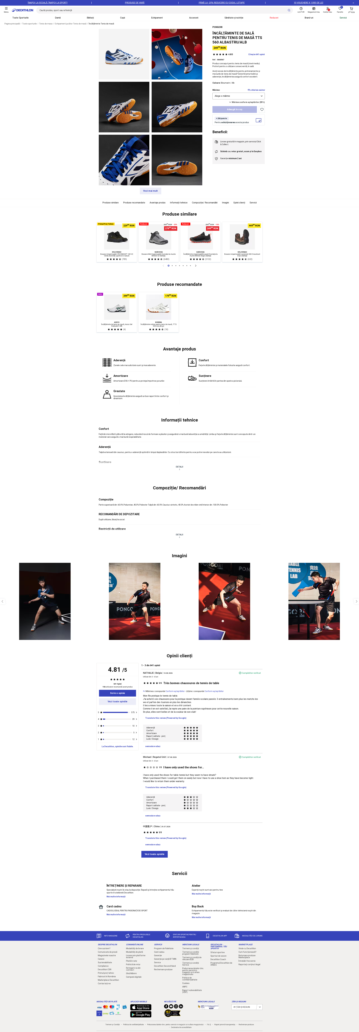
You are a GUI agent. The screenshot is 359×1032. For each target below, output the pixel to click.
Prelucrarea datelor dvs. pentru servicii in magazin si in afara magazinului (193, 971)
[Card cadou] (124, 1007)
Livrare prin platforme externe (135, 956)
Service (157, 962)
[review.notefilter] (136, 712)
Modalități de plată (134, 952)
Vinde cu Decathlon (247, 948)
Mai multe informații (116, 896)
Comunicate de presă (107, 952)
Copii (122, 17)
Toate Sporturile (20, 17)
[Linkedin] (181, 1007)
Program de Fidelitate (163, 948)
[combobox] (238, 96)
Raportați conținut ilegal (249, 964)
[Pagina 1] (172, 265)
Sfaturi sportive (217, 952)
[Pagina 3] (179, 265)
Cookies (185, 983)
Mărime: (216, 90)
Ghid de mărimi (258, 90)
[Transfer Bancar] (118, 1008)
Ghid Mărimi (131, 973)
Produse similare (110, 202)
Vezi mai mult (150, 191)
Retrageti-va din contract (133, 969)
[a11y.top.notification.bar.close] (353, 2)
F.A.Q (209, 1025)
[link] (117, 693)
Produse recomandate (134, 202)
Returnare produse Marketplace (247, 956)
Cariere (101, 959)
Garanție (158, 955)
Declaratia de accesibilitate (181, 1027)
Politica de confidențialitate (189, 979)
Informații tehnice (178, 202)
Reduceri (274, 17)
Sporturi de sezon (218, 956)
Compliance (103, 966)
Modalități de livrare (135, 948)
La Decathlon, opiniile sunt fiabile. (117, 746)
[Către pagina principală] (22, 10)
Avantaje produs (157, 202)
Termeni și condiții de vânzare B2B (192, 958)
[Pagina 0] (168, 265)
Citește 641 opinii (246, 54)
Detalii (179, 467)
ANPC (184, 987)
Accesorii (193, 17)
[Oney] (105, 1013)
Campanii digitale (133, 977)
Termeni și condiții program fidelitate (190, 953)
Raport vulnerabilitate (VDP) (192, 991)
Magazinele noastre (107, 955)
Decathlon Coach (218, 959)
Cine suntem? (104, 948)
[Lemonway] (118, 1013)
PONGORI (217, 27)
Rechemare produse (163, 969)
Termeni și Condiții (112, 1025)
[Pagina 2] (175, 265)
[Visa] (99, 1007)
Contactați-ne (104, 983)
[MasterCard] (105, 1007)
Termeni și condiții (190, 948)
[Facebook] (166, 1007)
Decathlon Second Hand (165, 966)
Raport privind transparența (224, 1025)
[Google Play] (140, 1016)
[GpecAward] (172, 1016)
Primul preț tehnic (106, 973)
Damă (58, 17)
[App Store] (140, 1009)
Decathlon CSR (104, 969)
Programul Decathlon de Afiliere (221, 964)
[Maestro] (112, 1007)
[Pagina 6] (190, 265)
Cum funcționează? (247, 952)
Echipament (157, 17)
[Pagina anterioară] (163, 266)
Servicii (343, 17)
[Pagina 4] (183, 265)
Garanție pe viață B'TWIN (165, 959)
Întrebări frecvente (247, 961)
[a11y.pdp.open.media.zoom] (124, 54)
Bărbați (90, 17)
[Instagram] (176, 1007)
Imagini (225, 202)
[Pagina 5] (186, 265)
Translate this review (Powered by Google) (165, 718)
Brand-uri (309, 17)
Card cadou (159, 952)
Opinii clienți (239, 202)
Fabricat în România (107, 976)
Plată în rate (131, 961)
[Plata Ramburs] (112, 1014)
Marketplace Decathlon (108, 980)
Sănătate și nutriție (234, 17)
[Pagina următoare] (196, 266)
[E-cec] (99, 1015)
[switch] (262, 109)
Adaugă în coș (234, 109)
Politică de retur (133, 964)
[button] (179, 214)
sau (241, 151)
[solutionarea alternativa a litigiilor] (208, 1008)
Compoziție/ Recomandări (205, 202)
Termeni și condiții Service (190, 964)
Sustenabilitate (105, 962)
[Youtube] (171, 1007)
